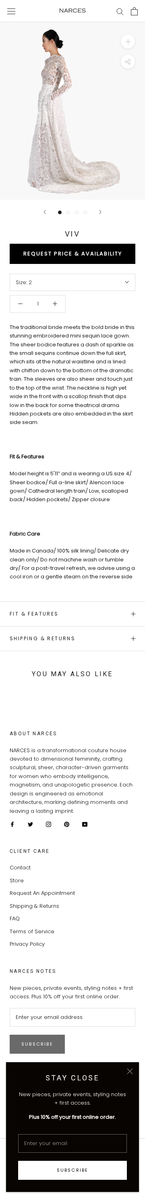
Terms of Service (32, 931)
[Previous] (45, 212)
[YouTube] (84, 824)
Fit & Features (34, 613)
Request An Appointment (42, 893)
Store (17, 880)
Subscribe (73, 1170)
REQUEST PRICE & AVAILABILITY (72, 253)
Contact (20, 867)
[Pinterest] (66, 824)
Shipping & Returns (42, 638)
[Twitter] (30, 824)
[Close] (130, 1071)
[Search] (120, 11)
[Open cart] (134, 11)
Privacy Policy (27, 944)
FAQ (15, 918)
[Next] (100, 212)
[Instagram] (48, 824)
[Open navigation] (11, 11)
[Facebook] (12, 824)
